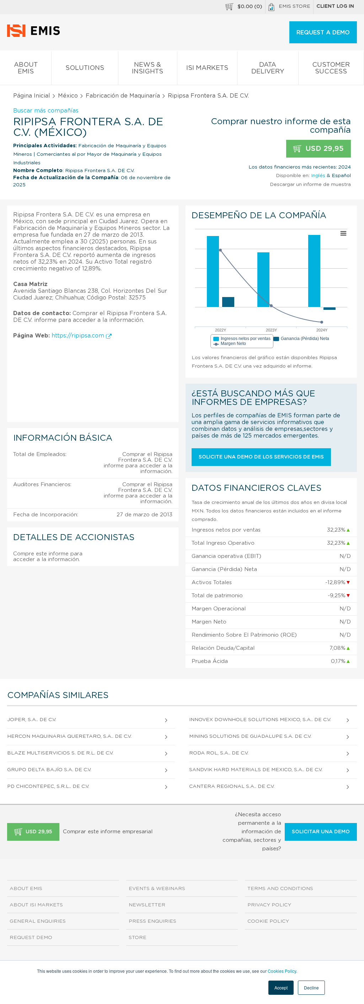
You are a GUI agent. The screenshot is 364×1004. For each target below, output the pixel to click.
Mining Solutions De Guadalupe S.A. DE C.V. (250, 736)
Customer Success (331, 68)
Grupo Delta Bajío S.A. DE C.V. (49, 769)
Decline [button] (311, 987)
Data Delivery (267, 68)
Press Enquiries (152, 921)
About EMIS (26, 68)
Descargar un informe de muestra (310, 184)
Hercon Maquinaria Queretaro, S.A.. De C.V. (69, 736)
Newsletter (147, 904)
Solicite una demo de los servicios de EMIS (261, 457)
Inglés (318, 175)
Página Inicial (31, 96)
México (68, 96)
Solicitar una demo (321, 831)
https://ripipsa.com (79, 336)
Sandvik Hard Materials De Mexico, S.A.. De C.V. (255, 769)
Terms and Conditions (280, 888)
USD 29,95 (323, 148)
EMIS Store (294, 6)
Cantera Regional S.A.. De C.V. (231, 786)
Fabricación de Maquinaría (123, 96)
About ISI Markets (36, 904)
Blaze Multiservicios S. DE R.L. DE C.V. (60, 753)
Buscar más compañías (46, 111)
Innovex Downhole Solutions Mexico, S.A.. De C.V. (260, 719)
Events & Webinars (157, 888)
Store (137, 937)
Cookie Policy (268, 921)
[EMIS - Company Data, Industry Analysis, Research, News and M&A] (35, 35)
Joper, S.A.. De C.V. (31, 719)
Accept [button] (281, 987)
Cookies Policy (282, 971)
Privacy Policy (269, 904)
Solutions (84, 68)
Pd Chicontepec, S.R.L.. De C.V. (48, 786)
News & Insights (147, 68)
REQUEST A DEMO (323, 32)
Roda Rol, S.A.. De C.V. (218, 753)
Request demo (31, 937)
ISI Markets (207, 68)
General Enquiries (38, 921)
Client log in (335, 6)
